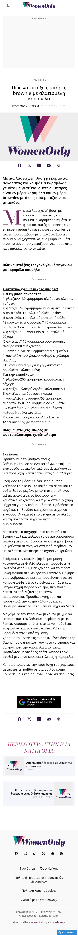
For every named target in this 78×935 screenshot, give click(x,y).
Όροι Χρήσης (49, 868)
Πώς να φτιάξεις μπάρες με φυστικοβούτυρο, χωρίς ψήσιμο (29, 432)
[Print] (58, 165)
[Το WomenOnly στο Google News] (52, 854)
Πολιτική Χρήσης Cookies (39, 891)
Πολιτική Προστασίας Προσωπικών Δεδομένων (39, 879)
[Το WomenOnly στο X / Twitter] (43, 854)
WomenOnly (39, 841)
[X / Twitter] (29, 165)
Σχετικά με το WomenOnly (39, 900)
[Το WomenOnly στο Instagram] (25, 854)
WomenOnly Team (25, 106)
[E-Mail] (48, 165)
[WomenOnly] (39, 5)
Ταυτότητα (27, 868)
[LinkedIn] (39, 165)
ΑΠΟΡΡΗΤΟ (68, 932)
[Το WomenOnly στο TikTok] (34, 854)
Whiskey (60, 922)
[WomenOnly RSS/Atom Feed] (62, 854)
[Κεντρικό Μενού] (7, 5)
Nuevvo (33, 922)
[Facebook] (19, 165)
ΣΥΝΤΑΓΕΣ (39, 80)
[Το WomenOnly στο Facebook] (16, 854)
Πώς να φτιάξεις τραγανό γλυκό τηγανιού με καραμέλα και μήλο (37, 267)
